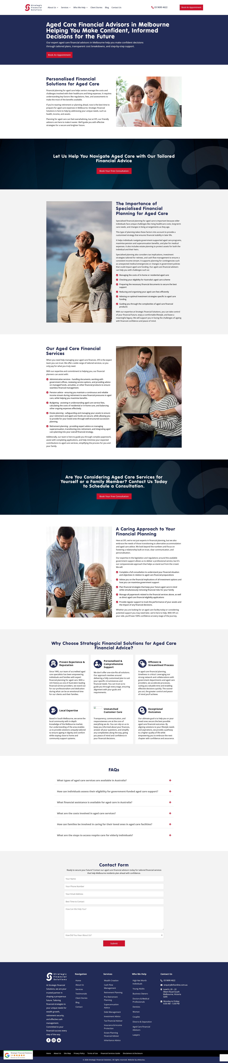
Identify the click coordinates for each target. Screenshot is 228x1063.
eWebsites (141, 1060)
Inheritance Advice (112, 1040)
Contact (79, 1007)
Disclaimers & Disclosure (133, 1053)
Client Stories (96, 7)
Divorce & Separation (142, 1021)
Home (78, 980)
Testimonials (81, 993)
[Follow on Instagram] (54, 1040)
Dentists (136, 1007)
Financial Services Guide (110, 1053)
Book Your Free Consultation (114, 170)
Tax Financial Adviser (113, 1021)
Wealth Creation (111, 980)
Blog (107, 7)
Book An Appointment (191, 7)
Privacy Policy (79, 1053)
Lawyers (136, 1035)
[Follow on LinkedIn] (59, 1040)
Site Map (67, 1053)
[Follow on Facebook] (48, 1040)
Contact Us (116, 7)
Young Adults (139, 988)
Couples (136, 1016)
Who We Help (79, 7)
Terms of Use (92, 1053)
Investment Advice (112, 1016)
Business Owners (140, 993)
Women (136, 1011)
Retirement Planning (113, 992)
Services (64, 7)
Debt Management (112, 1012)
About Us (52, 7)
